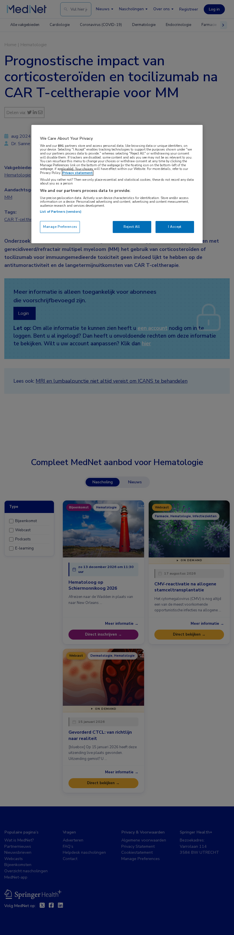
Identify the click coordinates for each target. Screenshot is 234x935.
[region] (117, 184)
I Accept (174, 226)
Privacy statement (77, 173)
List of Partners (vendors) (60, 211)
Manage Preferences (60, 226)
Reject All (132, 226)
